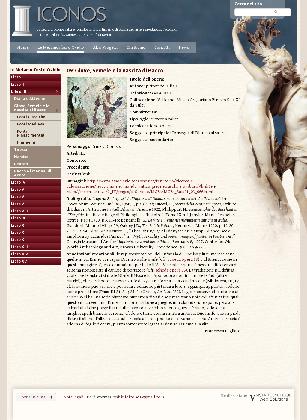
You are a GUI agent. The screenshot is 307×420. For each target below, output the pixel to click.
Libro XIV (19, 254)
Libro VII (19, 204)
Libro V (17, 189)
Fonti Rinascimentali (31, 133)
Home (22, 47)
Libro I (17, 77)
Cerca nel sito (248, 3)
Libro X (17, 225)
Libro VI (18, 196)
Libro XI (18, 232)
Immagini (26, 142)
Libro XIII (19, 247)
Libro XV (19, 261)
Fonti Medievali (32, 124)
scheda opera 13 (183, 259)
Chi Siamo (136, 47)
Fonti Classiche (31, 117)
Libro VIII (19, 211)
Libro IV (18, 182)
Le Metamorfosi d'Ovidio (60, 47)
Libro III (18, 91)
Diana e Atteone (29, 99)
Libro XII (19, 240)
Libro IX (18, 218)
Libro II (17, 84)
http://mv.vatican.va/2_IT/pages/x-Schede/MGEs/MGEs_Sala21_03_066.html (140, 191)
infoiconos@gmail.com (142, 397)
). (172, 270)
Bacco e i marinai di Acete (32, 173)
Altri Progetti (105, 47)
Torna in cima (32, 397)
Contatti (162, 47)
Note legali (73, 397)
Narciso (21, 157)
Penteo (21, 164)
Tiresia (20, 149)
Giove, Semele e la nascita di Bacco (31, 108)
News (184, 47)
